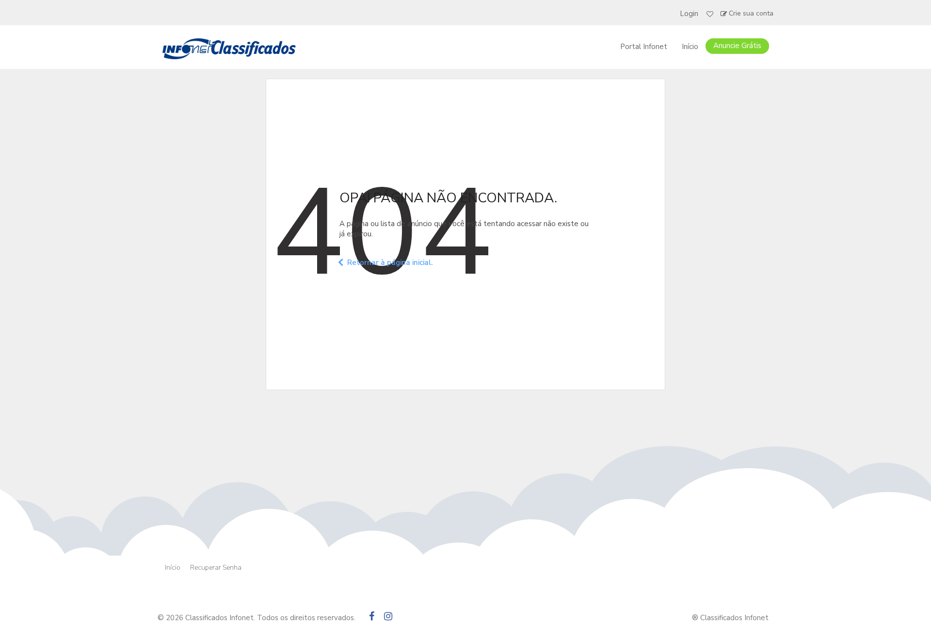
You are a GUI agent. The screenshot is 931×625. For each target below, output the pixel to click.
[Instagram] (388, 616)
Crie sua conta (751, 13)
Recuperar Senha (215, 567)
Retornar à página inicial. (390, 262)
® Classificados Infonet (730, 618)
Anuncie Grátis (737, 45)
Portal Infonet (643, 46)
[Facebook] (372, 616)
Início (690, 46)
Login (689, 13)
